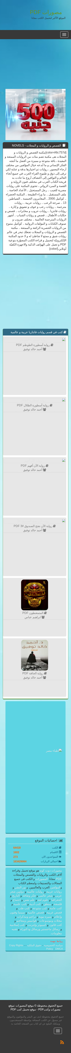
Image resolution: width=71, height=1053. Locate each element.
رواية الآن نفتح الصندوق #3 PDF (33, 526)
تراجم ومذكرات (26, 916)
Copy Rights (16, 945)
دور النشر (20, 887)
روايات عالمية (35, 891)
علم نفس (29, 899)
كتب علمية (20, 904)
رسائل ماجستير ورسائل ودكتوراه (39, 929)
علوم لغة (43, 899)
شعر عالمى (45, 895)
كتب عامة (55, 908)
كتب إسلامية (17, 924)
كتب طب (24, 908)
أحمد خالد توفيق (33, 349)
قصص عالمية (36, 912)
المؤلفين (55, 887)
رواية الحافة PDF (33, 673)
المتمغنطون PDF (33, 612)
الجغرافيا (56, 899)
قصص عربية (54, 912)
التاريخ (15, 895)
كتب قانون (55, 924)
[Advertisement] (35, 66)
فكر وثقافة (29, 895)
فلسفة (57, 904)
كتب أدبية (35, 904)
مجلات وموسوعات (50, 920)
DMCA (59, 948)
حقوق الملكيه (34, 945)
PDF (59, 878)
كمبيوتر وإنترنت (37, 924)
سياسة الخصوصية (53, 945)
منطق (47, 904)
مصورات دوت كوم (50, 870)
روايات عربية (54, 891)
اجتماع (16, 899)
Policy (50, 948)
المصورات (41, 878)
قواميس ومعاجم (26, 920)
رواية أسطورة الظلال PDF (33, 405)
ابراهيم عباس (33, 617)
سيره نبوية (45, 916)
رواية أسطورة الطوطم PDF (33, 344)
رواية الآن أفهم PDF (33, 465)
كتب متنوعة (40, 908)
